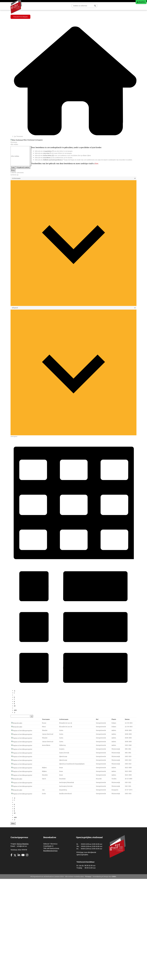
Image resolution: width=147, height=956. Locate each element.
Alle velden (14, 144)
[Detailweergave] (73, 627)
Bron (13, 170)
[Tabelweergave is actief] (73, 501)
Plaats (114, 719)
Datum (127, 719)
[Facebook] (11, 855)
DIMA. (114, 877)
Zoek (13, 167)
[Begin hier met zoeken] (75, 81)
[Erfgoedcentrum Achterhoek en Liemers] (19, 6)
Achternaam (63, 719)
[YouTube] (22, 855)
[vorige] (14, 691)
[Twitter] (15, 855)
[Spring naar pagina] (31, 716)
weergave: (14, 436)
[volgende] (14, 712)
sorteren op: (15, 175)
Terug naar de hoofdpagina (20, 17)
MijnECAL (142, 2)
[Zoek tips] (30, 156)
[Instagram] (27, 855)
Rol (97, 719)
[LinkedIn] (19, 855)
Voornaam (46, 719)
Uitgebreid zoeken (23, 167)
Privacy (88, 877)
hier (96, 163)
